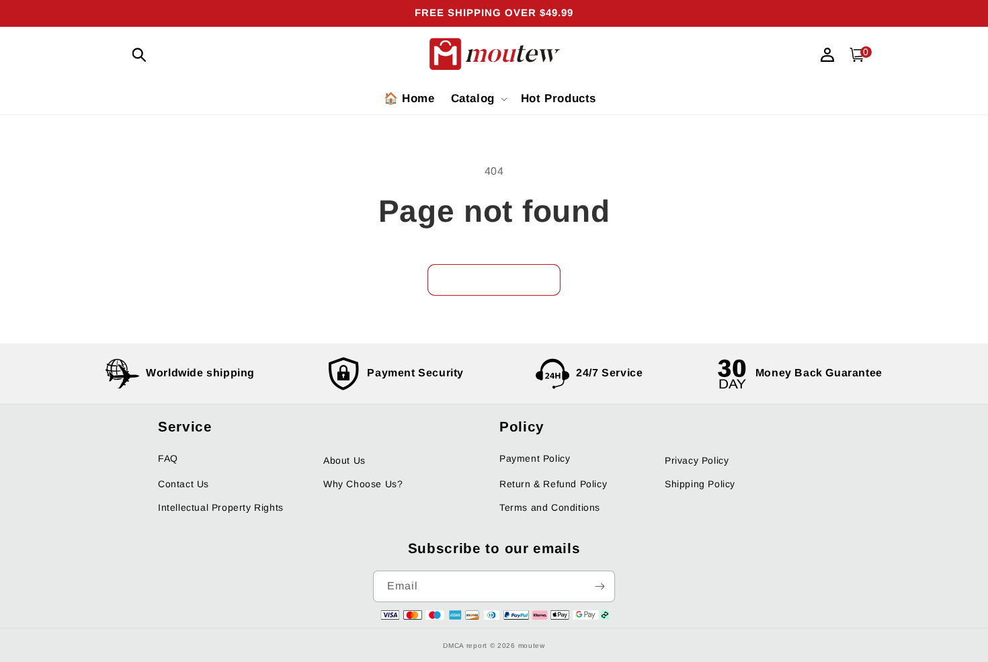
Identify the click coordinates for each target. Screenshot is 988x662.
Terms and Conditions (549, 507)
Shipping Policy (700, 484)
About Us (344, 460)
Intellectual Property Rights (221, 507)
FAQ (168, 458)
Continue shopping (494, 280)
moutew (531, 645)
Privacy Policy (697, 460)
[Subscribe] (599, 586)
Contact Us (183, 484)
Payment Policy (534, 458)
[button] (139, 54)
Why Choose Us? (363, 484)
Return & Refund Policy (553, 484)
